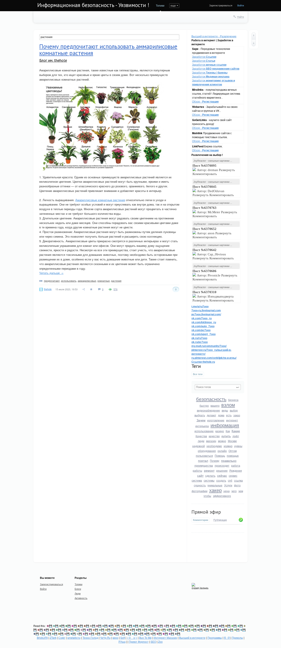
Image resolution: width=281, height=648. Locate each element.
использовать (68, 280)
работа (235, 465)
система (197, 480)
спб (230, 480)
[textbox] (218, 387)
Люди (78, 593)
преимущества (204, 465)
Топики (160, 5)
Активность (81, 598)
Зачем (200, 420)
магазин (211, 441)
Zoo (160, 641)
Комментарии (200, 519)
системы (209, 480)
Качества (201, 436)
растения (116, 280)
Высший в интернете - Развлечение (213, 36)
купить (226, 436)
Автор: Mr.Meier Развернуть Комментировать (215, 212)
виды (225, 410)
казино (219, 431)
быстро (204, 405)
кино (115, 637)
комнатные (103, 280)
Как (228, 431)
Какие (236, 431)
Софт (61, 637)
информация (225, 425)
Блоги (78, 588)
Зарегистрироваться (220, 5)
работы (197, 470)
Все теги (197, 374)
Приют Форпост (139, 641)
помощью (233, 455)
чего (234, 491)
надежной (198, 446)
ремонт (209, 470)
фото (237, 485)
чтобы (207, 496)
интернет (232, 420)
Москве (232, 441)
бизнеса (233, 400)
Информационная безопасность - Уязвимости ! (93, 5)
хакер (215, 490)
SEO (153, 641)
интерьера (202, 426)
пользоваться (204, 455)
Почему (214, 460)
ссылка (238, 480)
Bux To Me (145, 637)
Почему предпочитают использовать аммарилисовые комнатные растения (108, 50)
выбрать (200, 415)
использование (204, 431)
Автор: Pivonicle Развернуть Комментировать (215, 275)
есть (229, 415)
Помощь (220, 455)
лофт (235, 436)
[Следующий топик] (254, 42)
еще (173, 5)
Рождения (235, 470)
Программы (214, 637)
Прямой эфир (206, 512)
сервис (233, 475)
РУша (122, 641)
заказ (236, 415)
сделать (210, 475)
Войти (240, 5)
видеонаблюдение (208, 410)
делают (211, 415)
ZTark (53, 637)
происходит (222, 465)
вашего (215, 405)
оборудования (207, 451)
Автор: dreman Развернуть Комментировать (214, 170)
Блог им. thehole (53, 60)
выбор (234, 410)
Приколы (237, 637)
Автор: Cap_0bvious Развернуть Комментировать (214, 254)
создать (221, 480)
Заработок (204, 56)
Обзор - (205, 101)
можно (222, 441)
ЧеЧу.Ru (105, 637)
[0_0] (227, 637)
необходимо (214, 446)
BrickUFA (42, 637)
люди (201, 441)
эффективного (222, 496)
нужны (238, 446)
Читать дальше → (51, 273)
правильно (228, 460)
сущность (200, 485)
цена (226, 491)
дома (221, 415)
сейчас (222, 475)
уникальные (214, 485)
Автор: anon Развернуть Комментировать (212, 233)
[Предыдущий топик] (254, 35)
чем (240, 491)
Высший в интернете (192, 637)
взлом (228, 404)
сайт (200, 475)
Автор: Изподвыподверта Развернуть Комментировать (214, 296)
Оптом (233, 451)
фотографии (199, 491)
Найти (240, 16)
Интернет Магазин (165, 637)
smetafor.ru (74, 637)
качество (214, 436)
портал (203, 460)
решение (222, 470)
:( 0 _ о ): (132, 637)
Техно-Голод (90, 637)
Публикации (220, 520)
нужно (228, 446)
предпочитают (52, 280)
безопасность (211, 398)
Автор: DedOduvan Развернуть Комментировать (214, 191)
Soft (122, 637)
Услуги (228, 485)
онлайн (222, 451)
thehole (48, 289)
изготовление (215, 420)
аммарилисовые (87, 280)
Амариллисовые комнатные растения (100, 200)
